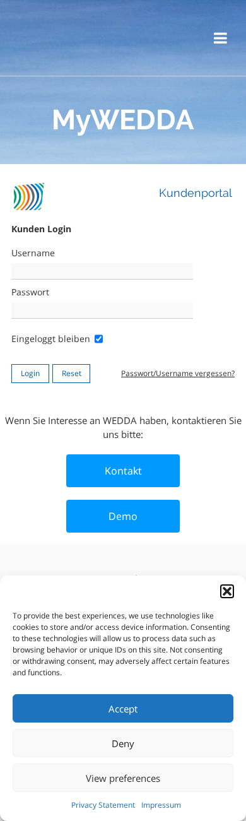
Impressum (161, 805)
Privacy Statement (103, 805)
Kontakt (123, 471)
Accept (123, 708)
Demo (123, 516)
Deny (123, 743)
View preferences (123, 778)
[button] (227, 591)
